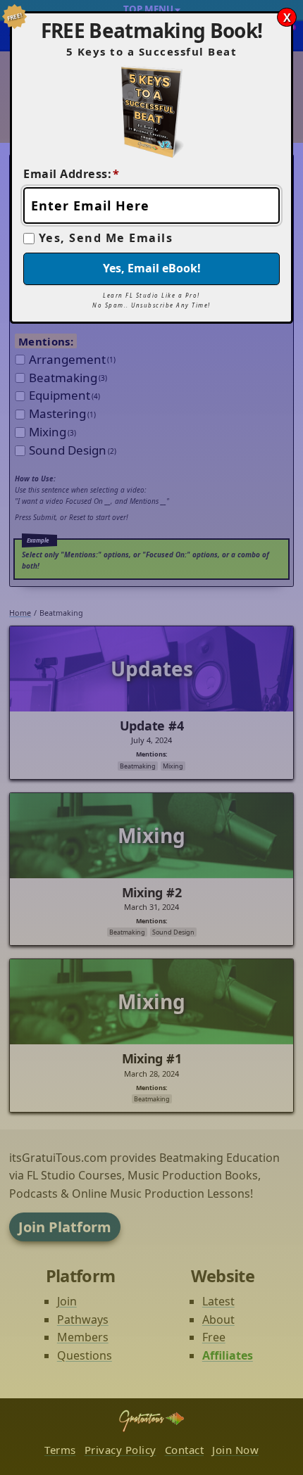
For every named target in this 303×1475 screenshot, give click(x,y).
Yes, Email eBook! (152, 268)
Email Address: (71, 174)
